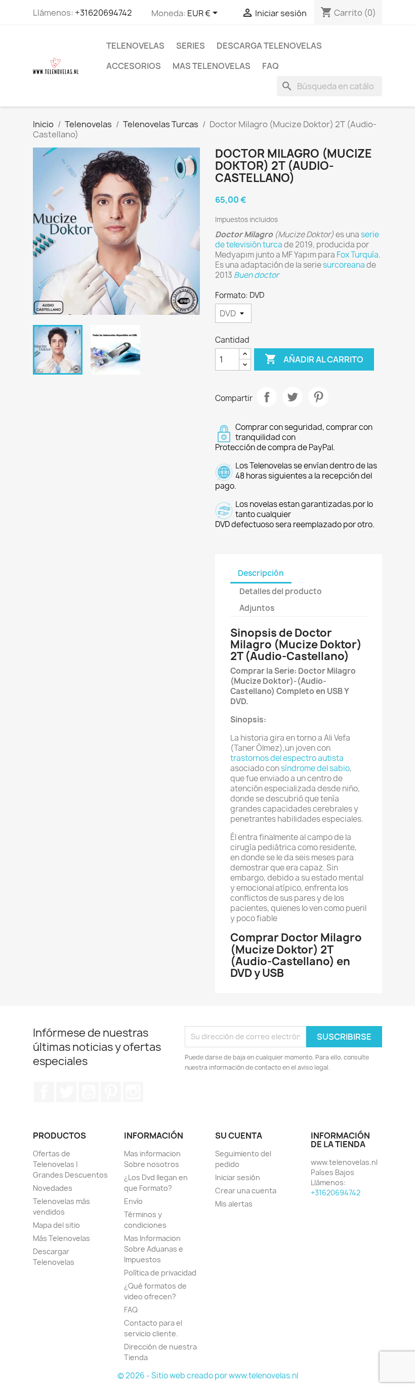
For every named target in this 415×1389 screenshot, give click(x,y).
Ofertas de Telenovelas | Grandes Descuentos (70, 1164)
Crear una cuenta (245, 1190)
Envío (133, 1201)
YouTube (88, 1092)
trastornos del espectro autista (287, 758)
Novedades (52, 1188)
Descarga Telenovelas (269, 45)
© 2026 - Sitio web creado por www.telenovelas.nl (207, 1375)
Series (190, 45)
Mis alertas (234, 1204)
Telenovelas (135, 45)
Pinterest (318, 397)
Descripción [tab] (261, 573)
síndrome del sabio (315, 768)
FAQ (270, 65)
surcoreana (344, 265)
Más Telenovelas (61, 1238)
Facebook (44, 1092)
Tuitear (292, 397)
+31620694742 (103, 12)
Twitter (66, 1092)
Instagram (133, 1092)
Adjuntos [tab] (256, 608)
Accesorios (133, 65)
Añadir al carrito (314, 359)
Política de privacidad (160, 1272)
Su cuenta (238, 1135)
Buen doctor (256, 275)
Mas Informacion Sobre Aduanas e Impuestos (153, 1248)
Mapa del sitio (56, 1225)
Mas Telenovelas (212, 65)
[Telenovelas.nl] (55, 65)
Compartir (267, 397)
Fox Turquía (358, 254)
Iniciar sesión (237, 1177)
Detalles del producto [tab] (280, 591)
